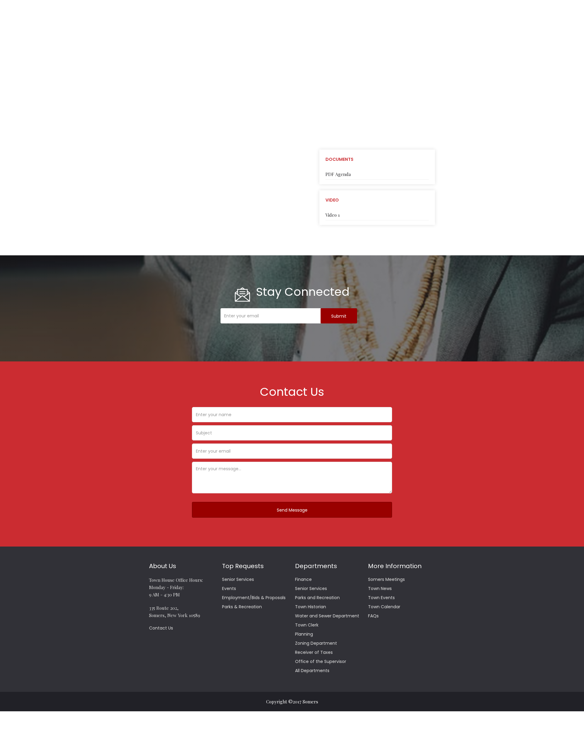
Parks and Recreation (317, 598)
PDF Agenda (338, 174)
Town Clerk (306, 625)
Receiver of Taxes (314, 652)
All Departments (312, 671)
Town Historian (310, 607)
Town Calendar (384, 607)
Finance (303, 579)
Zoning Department (316, 643)
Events (229, 588)
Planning (304, 634)
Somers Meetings (386, 579)
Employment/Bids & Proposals (254, 598)
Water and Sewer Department (327, 616)
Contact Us (161, 628)
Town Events (381, 598)
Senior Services (238, 579)
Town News (380, 588)
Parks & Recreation (242, 607)
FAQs (373, 616)
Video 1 (332, 215)
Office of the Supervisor (320, 661)
